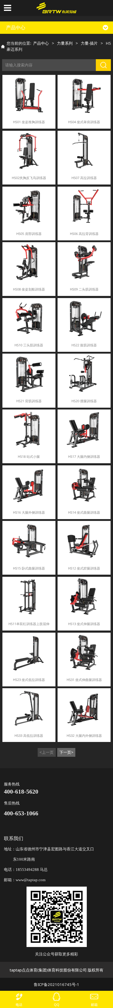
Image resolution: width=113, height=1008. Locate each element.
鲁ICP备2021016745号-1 (56, 984)
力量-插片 (89, 43)
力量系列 (65, 43)
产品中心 (41, 43)
